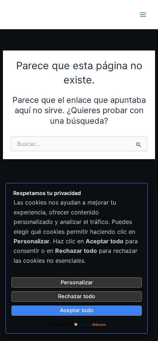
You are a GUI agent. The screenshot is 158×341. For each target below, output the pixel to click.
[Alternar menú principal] (143, 14)
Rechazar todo (76, 296)
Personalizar (77, 282)
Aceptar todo (76, 310)
